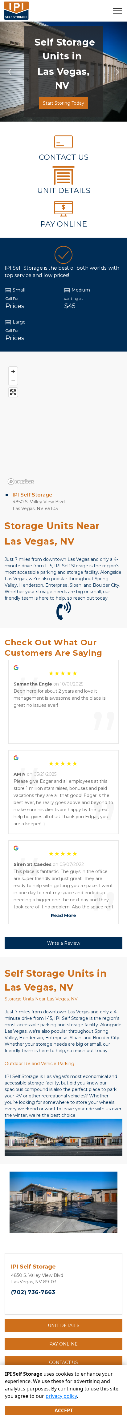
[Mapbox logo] (21, 481)
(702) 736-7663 (33, 1292)
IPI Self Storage (32, 495)
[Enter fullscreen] (13, 392)
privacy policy (61, 1396)
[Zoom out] (13, 380)
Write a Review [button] (63, 943)
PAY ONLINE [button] (63, 1344)
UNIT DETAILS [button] (64, 1325)
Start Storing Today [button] (63, 103)
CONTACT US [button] (63, 1362)
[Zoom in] (13, 371)
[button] (9, 72)
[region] (63, 425)
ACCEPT (64, 1410)
